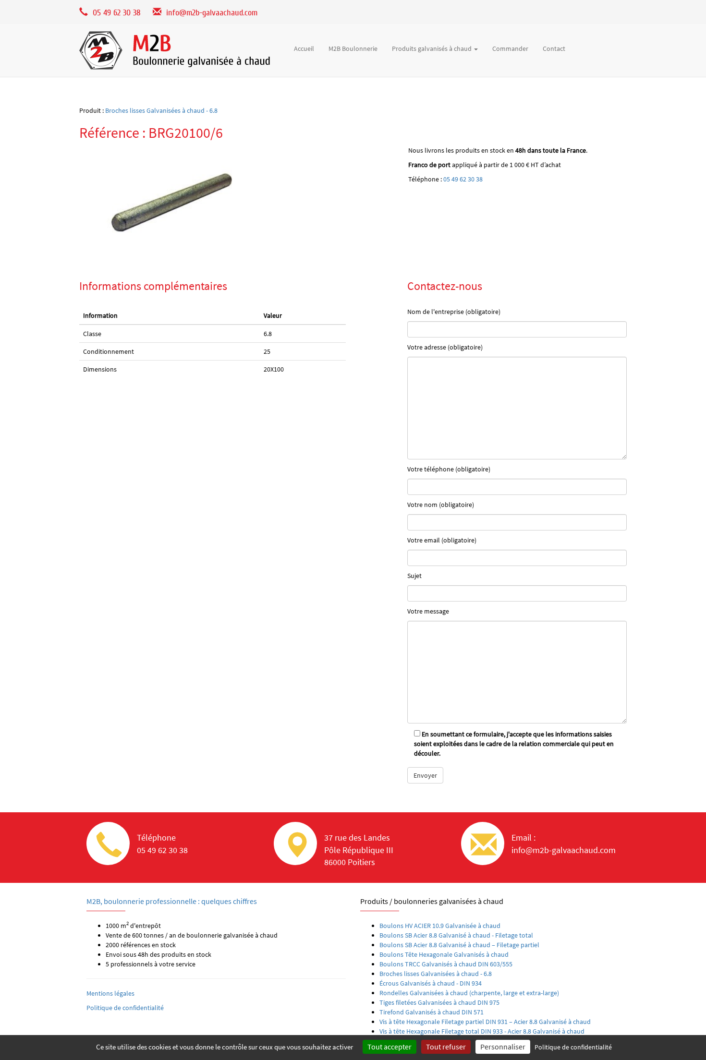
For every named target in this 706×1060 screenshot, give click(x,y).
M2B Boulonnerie (353, 48)
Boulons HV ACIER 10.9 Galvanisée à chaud (439, 925)
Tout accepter (389, 1046)
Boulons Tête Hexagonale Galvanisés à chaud (444, 954)
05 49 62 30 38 (463, 179)
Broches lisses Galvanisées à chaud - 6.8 (161, 110)
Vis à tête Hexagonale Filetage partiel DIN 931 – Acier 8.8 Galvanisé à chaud (485, 1021)
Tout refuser (446, 1046)
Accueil (304, 48)
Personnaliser (502, 1046)
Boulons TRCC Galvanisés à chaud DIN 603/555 (445, 964)
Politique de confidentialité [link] (573, 1047)
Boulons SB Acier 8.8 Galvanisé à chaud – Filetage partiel (459, 944)
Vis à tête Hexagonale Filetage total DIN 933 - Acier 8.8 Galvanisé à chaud (481, 1031)
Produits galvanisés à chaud (432, 48)
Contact (554, 48)
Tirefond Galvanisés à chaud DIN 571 (431, 1012)
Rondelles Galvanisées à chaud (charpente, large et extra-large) (469, 992)
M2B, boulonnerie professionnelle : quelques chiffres (171, 901)
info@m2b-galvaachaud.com (211, 13)
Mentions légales (110, 993)
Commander (510, 48)
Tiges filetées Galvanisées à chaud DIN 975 (439, 1002)
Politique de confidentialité (125, 1007)
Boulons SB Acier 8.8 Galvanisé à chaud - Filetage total (456, 935)
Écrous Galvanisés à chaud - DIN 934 (430, 983)
